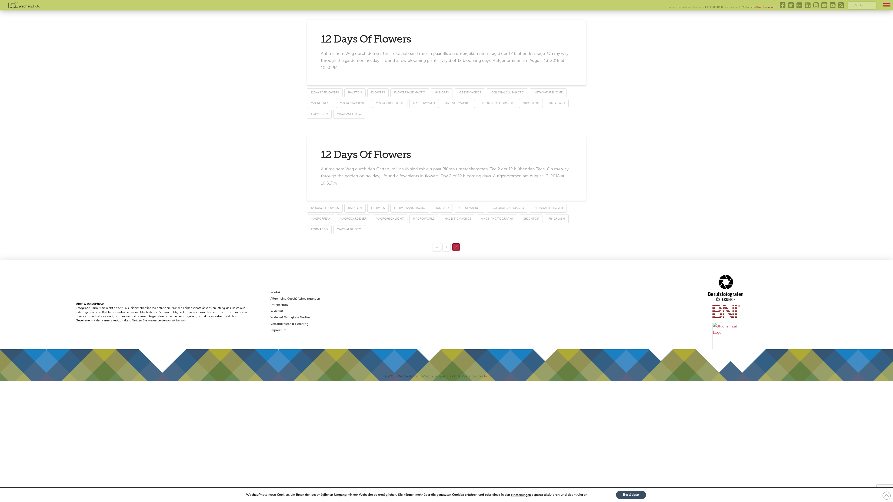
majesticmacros (457, 103)
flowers (378, 92)
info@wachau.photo (763, 7)
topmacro (319, 114)
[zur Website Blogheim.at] (726, 335)
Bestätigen (631, 494)
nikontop (531, 103)
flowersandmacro (409, 92)
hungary (442, 92)
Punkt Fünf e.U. (496, 376)
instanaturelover (548, 92)
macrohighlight (390, 103)
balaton (355, 92)
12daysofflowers (325, 92)
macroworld (424, 103)
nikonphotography (496, 103)
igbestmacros (469, 92)
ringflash (556, 103)
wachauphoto (349, 114)
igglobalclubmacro (507, 92)
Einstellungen (521, 495)
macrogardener (353, 103)
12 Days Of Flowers (366, 39)
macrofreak (320, 103)
